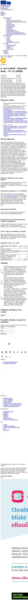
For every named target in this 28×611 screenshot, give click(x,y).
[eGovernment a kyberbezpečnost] (2, 353)
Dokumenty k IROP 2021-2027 (14, 20)
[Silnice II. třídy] (14, 353)
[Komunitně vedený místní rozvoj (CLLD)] (6, 358)
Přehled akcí (9, 28)
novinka (11, 287)
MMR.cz (6, 414)
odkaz (8, 472)
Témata (8, 19)
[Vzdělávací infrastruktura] (18, 353)
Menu (2, 15)
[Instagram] (12, 367)
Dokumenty (9, 41)
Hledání (2, 12)
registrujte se (12, 326)
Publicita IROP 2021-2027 (13, 31)
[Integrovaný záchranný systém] (6, 353)
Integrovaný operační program (11, 419)
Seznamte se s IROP (11, 45)
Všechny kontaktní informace (10, 362)
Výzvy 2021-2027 (9, 55)
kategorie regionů (17, 162)
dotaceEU (6, 412)
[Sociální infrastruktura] (22, 353)
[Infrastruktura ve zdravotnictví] (25, 353)
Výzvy (8, 38)
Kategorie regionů (11, 26)
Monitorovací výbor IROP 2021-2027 (12, 403)
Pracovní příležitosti (8, 399)
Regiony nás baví (8, 418)
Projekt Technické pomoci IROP (11, 406)
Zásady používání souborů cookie (11, 427)
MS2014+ (6, 416)
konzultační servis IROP (16, 213)
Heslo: (2, 330)
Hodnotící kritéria (11, 24)
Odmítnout (3, 476)
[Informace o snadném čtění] (15, 393)
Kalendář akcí (10, 27)
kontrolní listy (23, 226)
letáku (2, 235)
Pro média (6, 43)
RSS (5, 428)
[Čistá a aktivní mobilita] (10, 358)
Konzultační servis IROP (9, 363)
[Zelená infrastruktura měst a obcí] (10, 353)
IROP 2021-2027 (8, 17)
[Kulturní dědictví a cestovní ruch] (2, 358)
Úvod (2, 55)
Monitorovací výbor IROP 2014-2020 (12, 405)
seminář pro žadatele (11, 196)
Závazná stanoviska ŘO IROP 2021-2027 (16, 34)
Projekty (9, 39)
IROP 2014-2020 (8, 35)
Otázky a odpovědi (8, 401)
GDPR (5, 424)
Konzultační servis (11, 30)
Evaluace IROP (7, 402)
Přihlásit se (3, 13)
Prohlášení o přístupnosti (9, 426)
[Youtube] (9, 367)
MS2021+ (6, 50)
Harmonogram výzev (9, 411)
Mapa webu (6, 430)
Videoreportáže (10, 49)
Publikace (9, 47)
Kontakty (6, 51)
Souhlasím (9, 476)
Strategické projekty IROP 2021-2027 (15, 32)
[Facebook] (5, 367)
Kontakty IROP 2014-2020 (13, 42)
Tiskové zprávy (10, 46)
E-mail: (2, 327)
